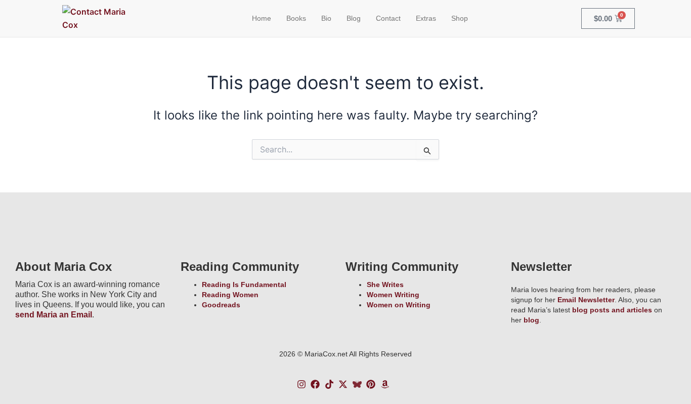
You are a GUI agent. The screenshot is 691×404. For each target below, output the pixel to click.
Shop (459, 18)
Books (296, 18)
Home (261, 18)
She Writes (385, 284)
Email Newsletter (586, 300)
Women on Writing (398, 305)
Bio (326, 18)
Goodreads (221, 305)
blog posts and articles (612, 310)
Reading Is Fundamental (244, 284)
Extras (426, 18)
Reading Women (230, 295)
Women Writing (393, 295)
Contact (388, 18)
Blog (354, 18)
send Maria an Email (53, 314)
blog (531, 320)
